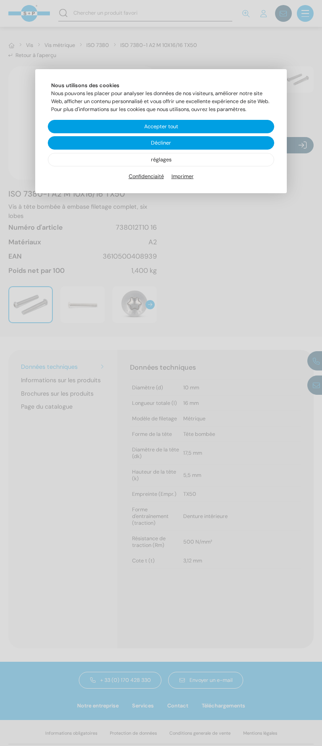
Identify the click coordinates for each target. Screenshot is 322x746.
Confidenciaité (146, 176)
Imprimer (182, 176)
